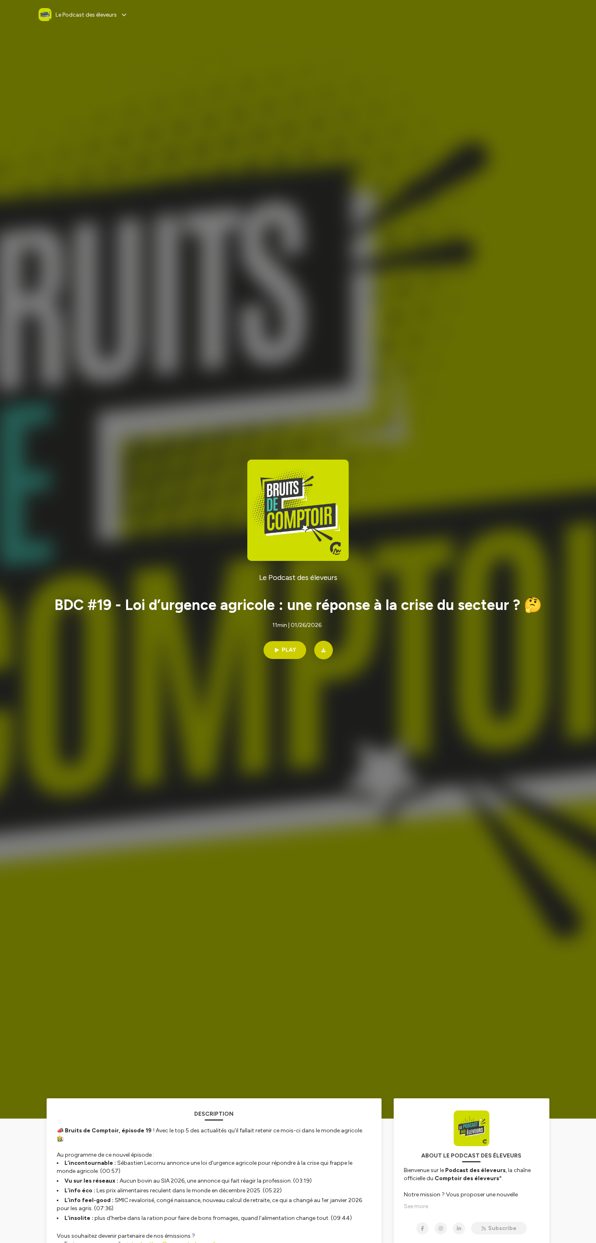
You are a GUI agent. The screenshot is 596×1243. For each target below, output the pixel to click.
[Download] (323, 650)
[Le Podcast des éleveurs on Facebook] (422, 1228)
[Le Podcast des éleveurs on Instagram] (441, 1228)
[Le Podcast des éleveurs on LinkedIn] (459, 1228)
